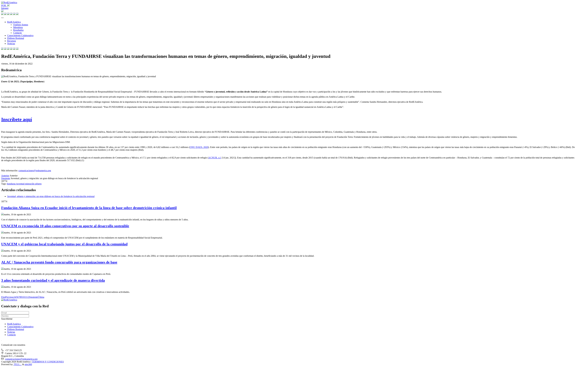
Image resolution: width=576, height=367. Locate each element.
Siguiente (5, 178)
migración (30, 183)
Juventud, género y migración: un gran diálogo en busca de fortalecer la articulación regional (50, 196)
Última (41, 297)
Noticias (11, 43)
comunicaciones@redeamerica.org (34, 170)
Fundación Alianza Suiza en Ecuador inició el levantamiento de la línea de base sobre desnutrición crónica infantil (89, 208)
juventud (20, 183)
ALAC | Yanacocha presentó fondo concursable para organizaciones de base (59, 262)
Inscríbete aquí (16, 119)
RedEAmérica (14, 22)
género (38, 183)
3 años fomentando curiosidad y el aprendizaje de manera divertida (53, 280)
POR (4, 5)
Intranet (4, 8)
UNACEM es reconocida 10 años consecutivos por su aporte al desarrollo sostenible (65, 226)
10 (23, 297)
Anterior (5, 175)
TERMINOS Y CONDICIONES (48, 361)
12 (28, 297)
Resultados (18, 30)
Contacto (17, 32)
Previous (9, 297)
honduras (11, 183)
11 (25, 297)
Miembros (18, 27)
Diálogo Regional (15, 38)
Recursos (11, 41)
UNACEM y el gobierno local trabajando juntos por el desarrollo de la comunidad (64, 244)
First (3, 297)
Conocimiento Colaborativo (20, 35)
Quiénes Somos (20, 24)
